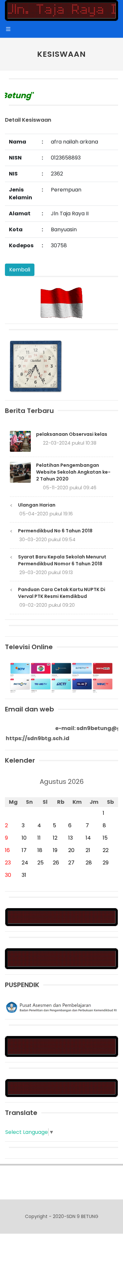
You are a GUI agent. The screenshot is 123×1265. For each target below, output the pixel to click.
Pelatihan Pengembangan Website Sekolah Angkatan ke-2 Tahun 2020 (73, 472)
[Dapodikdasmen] (61, 1087)
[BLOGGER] (61, 917)
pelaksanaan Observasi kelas (71, 434)
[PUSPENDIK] (61, 1007)
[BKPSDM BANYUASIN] (61, 958)
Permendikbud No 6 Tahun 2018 (55, 530)
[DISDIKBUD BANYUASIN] (61, 1046)
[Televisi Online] (61, 677)
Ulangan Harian (36, 505)
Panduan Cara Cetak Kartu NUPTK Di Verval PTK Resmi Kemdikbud (61, 593)
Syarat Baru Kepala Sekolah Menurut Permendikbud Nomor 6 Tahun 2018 (62, 560)
